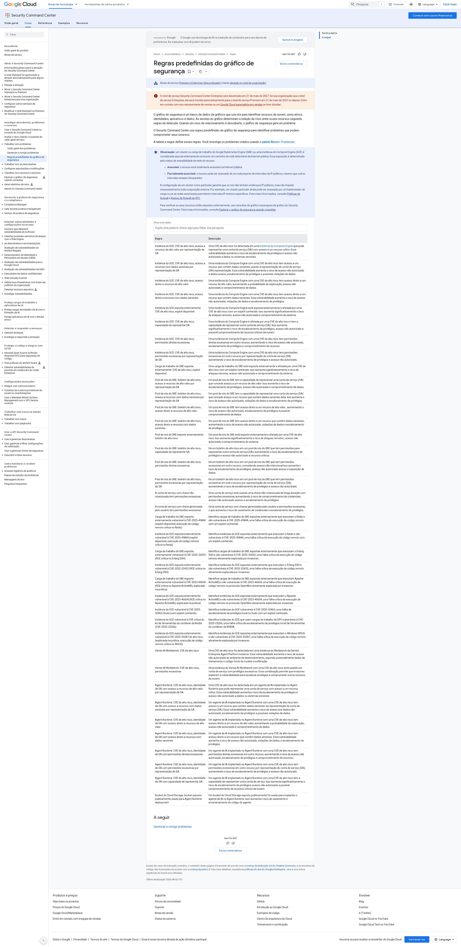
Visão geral (11, 23)
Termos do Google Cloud (124, 939)
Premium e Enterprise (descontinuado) (200, 83)
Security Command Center (34, 15)
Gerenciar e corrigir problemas (173, 826)
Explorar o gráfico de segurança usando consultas (247, 209)
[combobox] (367, 4)
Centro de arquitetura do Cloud (274, 918)
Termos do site (98, 939)
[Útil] (299, 54)
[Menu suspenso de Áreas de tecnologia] (77, 4)
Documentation (173, 54)
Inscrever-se (417, 939)
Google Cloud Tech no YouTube (376, 924)
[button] (23, 85)
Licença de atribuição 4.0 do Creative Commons (271, 865)
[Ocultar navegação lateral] (43, 940)
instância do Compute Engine (276, 246)
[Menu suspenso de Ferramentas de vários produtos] (129, 4)
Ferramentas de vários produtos (105, 4)
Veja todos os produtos (66, 901)
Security (189, 54)
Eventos (363, 907)
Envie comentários (291, 63)
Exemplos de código (268, 913)
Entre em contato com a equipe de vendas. (77, 918)
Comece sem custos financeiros (432, 15)
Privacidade (80, 939)
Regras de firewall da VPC (185, 198)
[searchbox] (24, 34)
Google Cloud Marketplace (67, 913)
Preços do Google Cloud (66, 907)
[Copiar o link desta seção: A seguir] (173, 818)
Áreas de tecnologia (60, 4)
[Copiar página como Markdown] (200, 72)
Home (157, 54)
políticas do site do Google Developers (264, 869)
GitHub (261, 901)
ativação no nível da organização (247, 83)
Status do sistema (165, 918)
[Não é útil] (304, 54)
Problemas (278, 142)
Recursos (82, 23)
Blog (361, 901)
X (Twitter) (365, 913)
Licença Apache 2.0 (200, 869)
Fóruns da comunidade (168, 901)
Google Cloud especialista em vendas (241, 104)
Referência (45, 23)
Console (398, 4)
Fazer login (450, 4)
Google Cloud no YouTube (373, 918)
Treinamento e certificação (272, 924)
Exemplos (64, 23)
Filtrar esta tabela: (162, 222)
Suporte (159, 907)
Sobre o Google (61, 939)
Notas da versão (164, 913)
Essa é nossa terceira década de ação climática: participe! (174, 939)
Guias (28, 23)
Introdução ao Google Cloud (272, 907)
